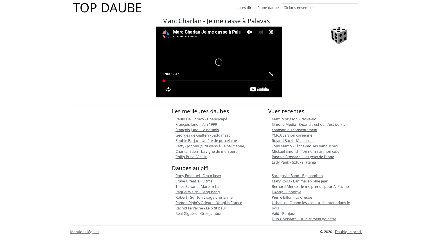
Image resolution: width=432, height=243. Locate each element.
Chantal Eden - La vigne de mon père (207, 151)
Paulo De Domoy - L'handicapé (201, 119)
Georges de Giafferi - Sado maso (203, 135)
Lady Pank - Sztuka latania (294, 162)
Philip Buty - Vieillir (191, 156)
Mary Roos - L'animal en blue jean (300, 181)
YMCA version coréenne (292, 135)
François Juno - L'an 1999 (196, 124)
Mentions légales (84, 231)
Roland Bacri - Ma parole (292, 140)
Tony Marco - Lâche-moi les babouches (305, 146)
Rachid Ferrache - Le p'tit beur (201, 208)
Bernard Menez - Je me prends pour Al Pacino (310, 186)
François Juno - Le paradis (197, 129)
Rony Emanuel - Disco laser (198, 175)
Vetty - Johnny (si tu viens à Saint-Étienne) (210, 146)
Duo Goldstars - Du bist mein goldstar (304, 218)
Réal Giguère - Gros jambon (199, 213)
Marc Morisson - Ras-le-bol (294, 119)
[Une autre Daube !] (339, 35)
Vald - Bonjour (284, 213)
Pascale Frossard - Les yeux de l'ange (303, 156)
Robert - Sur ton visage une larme (204, 197)
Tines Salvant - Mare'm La (197, 186)
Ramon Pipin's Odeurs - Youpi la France (209, 202)
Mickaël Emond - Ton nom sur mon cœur (306, 151)
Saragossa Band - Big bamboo (297, 175)
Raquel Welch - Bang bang (198, 191)
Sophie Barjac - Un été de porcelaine (206, 140)
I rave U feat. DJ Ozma (194, 181)
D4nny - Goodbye (286, 191)
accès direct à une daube (257, 7)
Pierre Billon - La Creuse (292, 197)
